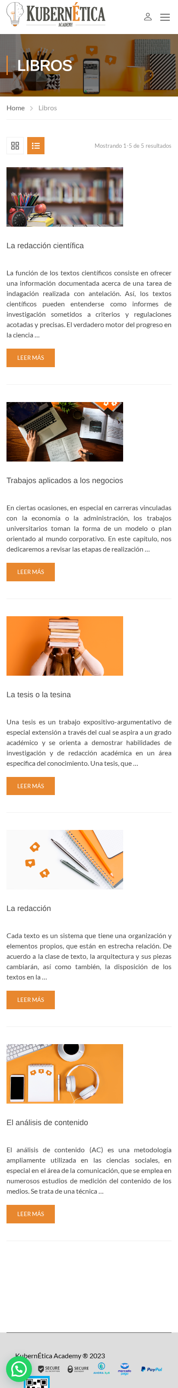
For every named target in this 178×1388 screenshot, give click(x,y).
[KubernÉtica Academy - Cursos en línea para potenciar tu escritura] (56, 17)
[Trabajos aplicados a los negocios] (64, 431)
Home (15, 107)
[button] (19, 1369)
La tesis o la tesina (38, 694)
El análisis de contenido (47, 1122)
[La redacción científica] (64, 196)
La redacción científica (45, 245)
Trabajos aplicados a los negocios (64, 480)
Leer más (30, 357)
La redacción (28, 908)
